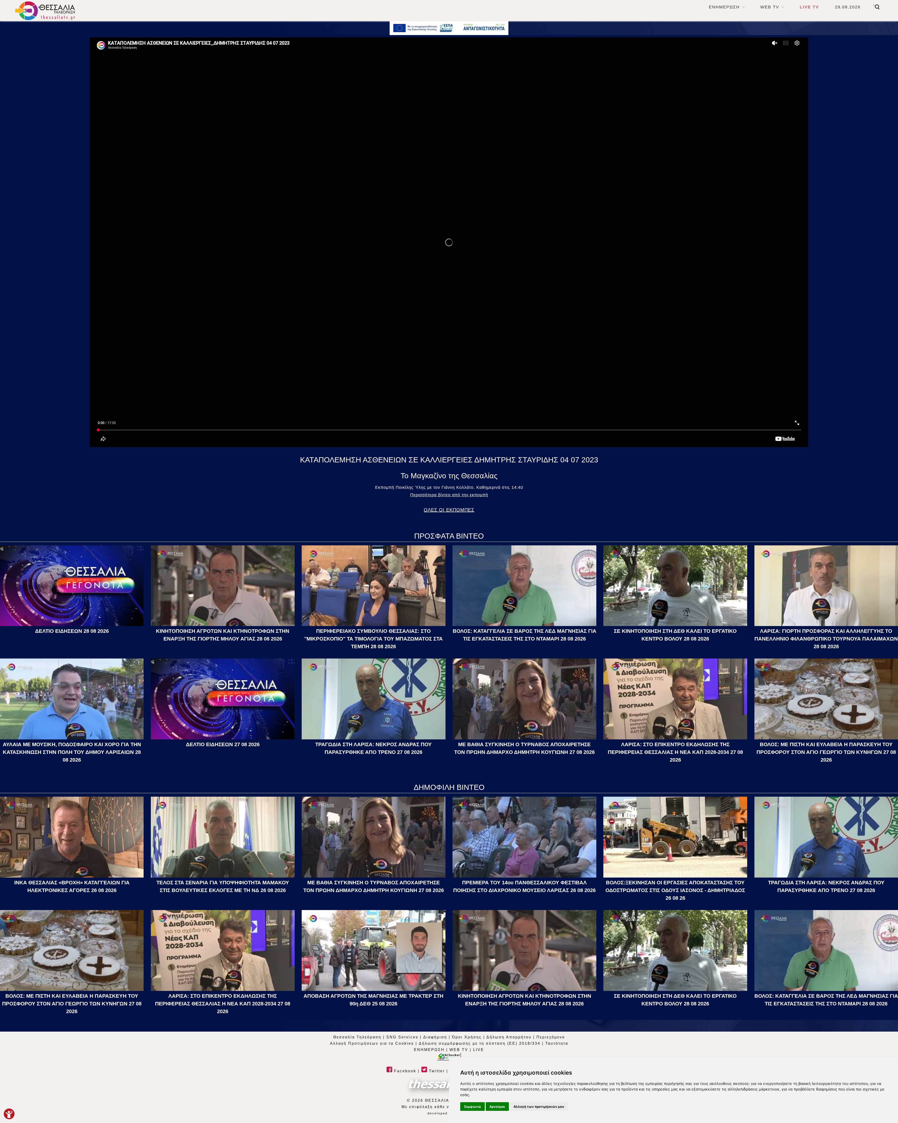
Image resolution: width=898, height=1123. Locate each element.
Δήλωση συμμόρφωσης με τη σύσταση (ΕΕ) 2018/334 (479, 1043)
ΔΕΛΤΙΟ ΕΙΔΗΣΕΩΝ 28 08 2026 (72, 631)
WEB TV (769, 7)
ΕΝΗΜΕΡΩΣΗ (724, 7)
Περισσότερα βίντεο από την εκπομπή (449, 495)
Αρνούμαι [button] (497, 1107)
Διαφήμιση (435, 1037)
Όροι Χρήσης (467, 1037)
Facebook (404, 1071)
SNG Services (402, 1037)
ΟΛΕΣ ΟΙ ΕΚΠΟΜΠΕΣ (449, 509)
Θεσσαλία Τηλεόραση (357, 1037)
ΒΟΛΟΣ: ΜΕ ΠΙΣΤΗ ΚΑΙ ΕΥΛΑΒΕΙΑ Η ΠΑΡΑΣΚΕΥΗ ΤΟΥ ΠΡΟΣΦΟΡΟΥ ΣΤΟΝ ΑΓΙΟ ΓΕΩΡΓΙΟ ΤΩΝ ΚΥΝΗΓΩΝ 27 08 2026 (826, 752)
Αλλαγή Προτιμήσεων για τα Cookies (372, 1043)
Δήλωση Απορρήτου (509, 1037)
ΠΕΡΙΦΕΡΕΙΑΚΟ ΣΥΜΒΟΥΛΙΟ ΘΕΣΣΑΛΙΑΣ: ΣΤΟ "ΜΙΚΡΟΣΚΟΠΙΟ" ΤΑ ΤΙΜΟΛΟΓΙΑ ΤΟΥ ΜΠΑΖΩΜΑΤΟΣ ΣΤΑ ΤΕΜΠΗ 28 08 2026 (373, 638)
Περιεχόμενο (550, 1037)
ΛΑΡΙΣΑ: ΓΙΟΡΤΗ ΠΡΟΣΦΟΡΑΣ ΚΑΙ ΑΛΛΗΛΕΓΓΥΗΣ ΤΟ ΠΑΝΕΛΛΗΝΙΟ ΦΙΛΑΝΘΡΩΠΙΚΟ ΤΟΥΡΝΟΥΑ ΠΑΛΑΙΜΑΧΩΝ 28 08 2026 (826, 638)
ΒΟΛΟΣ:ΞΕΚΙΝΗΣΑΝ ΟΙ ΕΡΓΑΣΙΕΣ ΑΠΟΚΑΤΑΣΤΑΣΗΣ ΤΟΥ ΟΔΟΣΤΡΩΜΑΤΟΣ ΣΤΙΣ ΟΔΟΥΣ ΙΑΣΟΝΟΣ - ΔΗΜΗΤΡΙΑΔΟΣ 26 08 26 (675, 890)
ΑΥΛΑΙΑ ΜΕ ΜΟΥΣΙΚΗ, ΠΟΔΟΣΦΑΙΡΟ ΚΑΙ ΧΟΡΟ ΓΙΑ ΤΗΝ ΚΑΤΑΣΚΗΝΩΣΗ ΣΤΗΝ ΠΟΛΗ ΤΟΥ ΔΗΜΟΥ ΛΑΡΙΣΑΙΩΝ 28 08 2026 (72, 752)
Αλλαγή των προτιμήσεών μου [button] (539, 1107)
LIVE (478, 1050)
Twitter (436, 1071)
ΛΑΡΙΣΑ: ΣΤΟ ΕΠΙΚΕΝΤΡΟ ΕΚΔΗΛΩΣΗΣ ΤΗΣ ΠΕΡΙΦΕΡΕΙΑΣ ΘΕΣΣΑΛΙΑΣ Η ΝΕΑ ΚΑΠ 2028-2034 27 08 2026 (675, 752)
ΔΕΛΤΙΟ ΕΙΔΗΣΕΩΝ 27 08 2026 (223, 744)
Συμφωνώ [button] (472, 1107)
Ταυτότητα (556, 1043)
